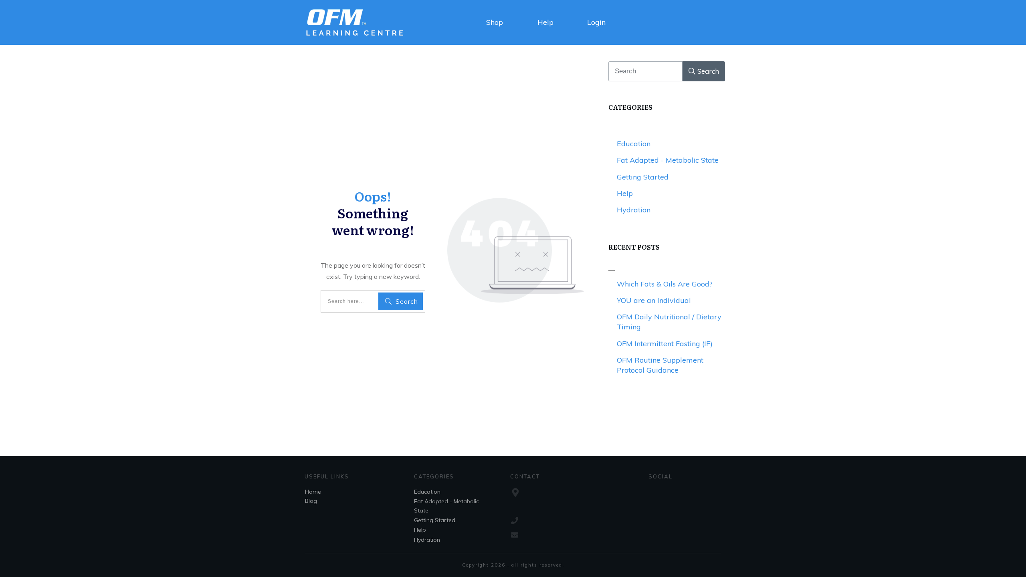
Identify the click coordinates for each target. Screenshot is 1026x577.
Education (633, 143)
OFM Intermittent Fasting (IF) (665, 343)
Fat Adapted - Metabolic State (668, 160)
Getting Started (643, 177)
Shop (494, 22)
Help (545, 22)
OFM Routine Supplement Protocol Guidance (660, 365)
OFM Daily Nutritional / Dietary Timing (669, 321)
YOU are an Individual (654, 300)
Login (596, 22)
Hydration (633, 209)
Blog (311, 500)
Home (313, 491)
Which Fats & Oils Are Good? (665, 283)
